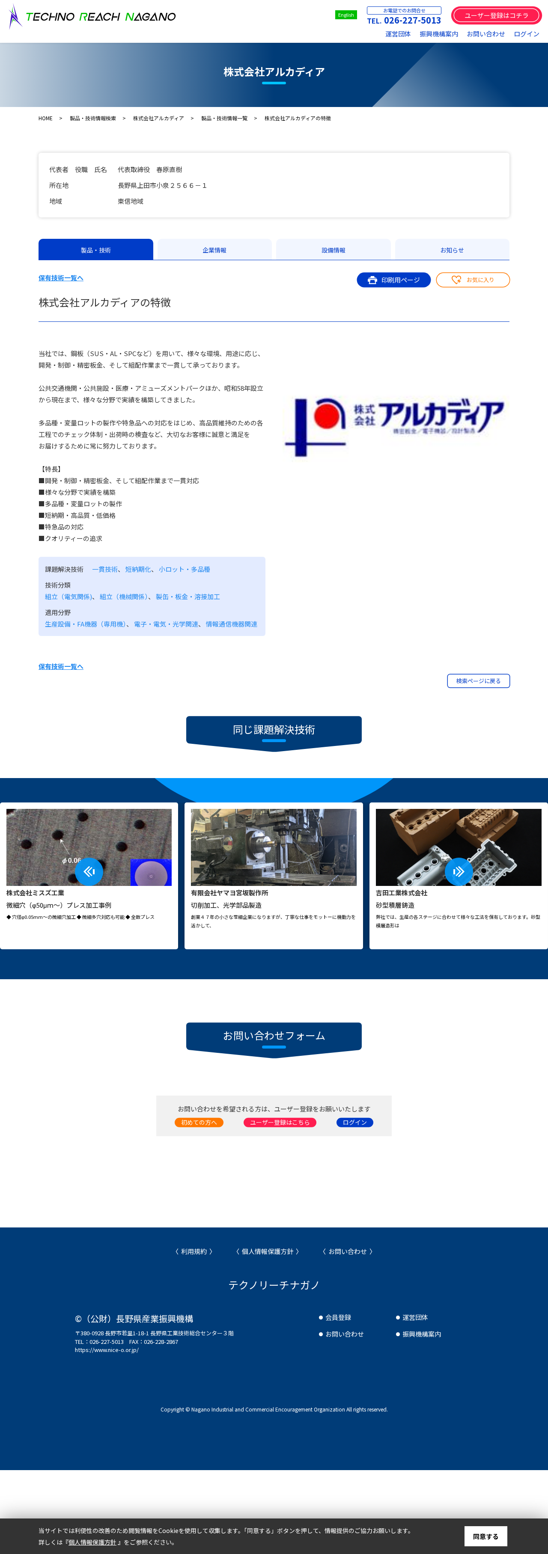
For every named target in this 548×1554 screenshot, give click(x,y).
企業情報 (214, 250)
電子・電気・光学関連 (166, 623)
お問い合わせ (486, 33)
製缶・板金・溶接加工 (188, 596)
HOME (46, 118)
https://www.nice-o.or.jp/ (107, 1350)
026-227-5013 (412, 20)
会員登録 (338, 1317)
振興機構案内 (439, 33)
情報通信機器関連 (231, 623)
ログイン (526, 33)
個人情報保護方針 (267, 1251)
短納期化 (138, 569)
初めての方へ (199, 1121)
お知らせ (452, 250)
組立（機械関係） (124, 596)
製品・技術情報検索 (93, 118)
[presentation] (89, 872)
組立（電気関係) (68, 596)
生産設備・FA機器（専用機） (85, 623)
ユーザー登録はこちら (280, 1121)
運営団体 (398, 33)
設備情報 (333, 250)
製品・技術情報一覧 (224, 118)
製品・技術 (96, 250)
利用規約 (194, 1251)
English (346, 14)
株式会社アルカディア (158, 118)
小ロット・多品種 (184, 569)
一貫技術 (105, 569)
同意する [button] (486, 1536)
